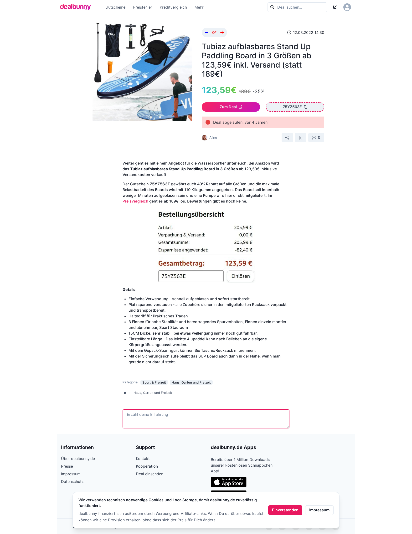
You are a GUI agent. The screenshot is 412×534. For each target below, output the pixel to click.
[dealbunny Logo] (77, 7)
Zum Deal (228, 106)
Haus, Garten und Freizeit (153, 393)
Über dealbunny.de (78, 458)
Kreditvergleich (173, 7)
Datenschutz (72, 481)
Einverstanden (285, 509)
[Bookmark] (300, 137)
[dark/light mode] (335, 7)
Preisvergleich (135, 201)
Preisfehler (142, 7)
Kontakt (143, 458)
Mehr (199, 7)
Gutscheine (115, 7)
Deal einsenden (149, 473)
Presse (67, 466)
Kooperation (147, 466)
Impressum (319, 509)
